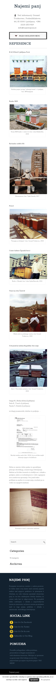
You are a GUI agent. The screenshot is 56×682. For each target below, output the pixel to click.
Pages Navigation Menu (29, 36)
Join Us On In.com (21, 631)
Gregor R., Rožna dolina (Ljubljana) (22, 401)
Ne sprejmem (45, 680)
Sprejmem (34, 680)
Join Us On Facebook (22, 622)
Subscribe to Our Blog (22, 636)
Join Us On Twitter (21, 627)
